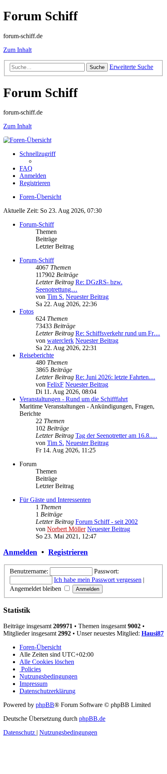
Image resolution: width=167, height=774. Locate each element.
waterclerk (60, 340)
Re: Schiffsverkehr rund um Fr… (117, 333)
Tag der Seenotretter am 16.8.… (116, 435)
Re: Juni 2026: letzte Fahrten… (115, 377)
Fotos (26, 311)
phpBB (45, 704)
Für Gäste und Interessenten (55, 499)
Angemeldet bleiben (36, 588)
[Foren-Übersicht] (27, 139)
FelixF (55, 384)
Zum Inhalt (17, 49)
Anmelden (20, 552)
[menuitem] (25, 168)
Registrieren (68, 552)
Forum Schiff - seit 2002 (106, 521)
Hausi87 (152, 633)
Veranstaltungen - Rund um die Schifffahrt (73, 399)
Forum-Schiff (36, 224)
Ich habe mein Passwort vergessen (97, 579)
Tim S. (55, 296)
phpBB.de (92, 718)
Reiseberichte (36, 355)
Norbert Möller (66, 528)
